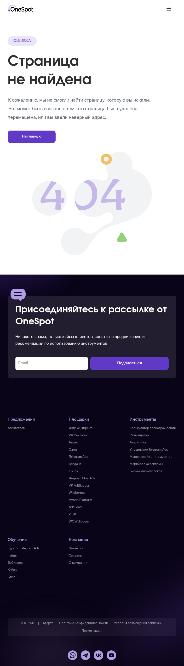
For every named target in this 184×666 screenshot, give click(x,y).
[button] (169, 8)
